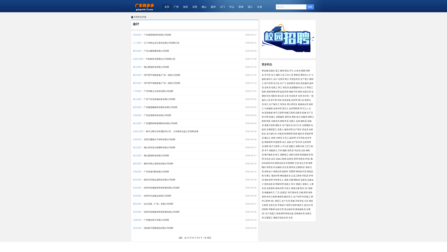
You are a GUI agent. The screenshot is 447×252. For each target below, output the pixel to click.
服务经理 (288, 129)
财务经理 (279, 188)
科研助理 (288, 133)
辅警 (303, 70)
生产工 (283, 83)
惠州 (213, 6)
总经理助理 (294, 108)
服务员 (301, 133)
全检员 (280, 133)
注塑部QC (300, 167)
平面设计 (281, 205)
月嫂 (291, 180)
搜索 (310, 7)
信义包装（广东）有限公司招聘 (158, 204)
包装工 (274, 87)
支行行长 (297, 125)
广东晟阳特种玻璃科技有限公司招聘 (160, 123)
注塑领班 (306, 125)
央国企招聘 (138, 59)
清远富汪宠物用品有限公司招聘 (158, 228)
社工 (273, 75)
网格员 (297, 180)
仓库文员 (273, 205)
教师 (282, 70)
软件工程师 (271, 196)
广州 (176, 6)
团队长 (278, 125)
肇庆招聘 (137, 51)
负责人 (280, 129)
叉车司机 (300, 138)
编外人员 (280, 75)
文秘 (301, 192)
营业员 (305, 129)
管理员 (269, 167)
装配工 (292, 146)
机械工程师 (289, 112)
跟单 (306, 192)
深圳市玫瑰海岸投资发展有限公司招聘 (161, 188)
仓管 (300, 96)
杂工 (284, 142)
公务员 (297, 70)
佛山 (203, 6)
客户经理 (268, 83)
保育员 (290, 150)
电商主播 (295, 188)
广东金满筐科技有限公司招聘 (157, 115)
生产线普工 (270, 213)
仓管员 (281, 79)
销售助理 (268, 142)
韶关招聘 (137, 179)
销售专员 (284, 121)
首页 (166, 6)
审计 (293, 184)
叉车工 (286, 138)
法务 (303, 150)
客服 (293, 201)
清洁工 (285, 108)
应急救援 (268, 112)
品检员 (298, 112)
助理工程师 (291, 205)
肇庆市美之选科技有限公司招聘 (158, 163)
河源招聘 (137, 220)
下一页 (203, 238)
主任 (306, 201)
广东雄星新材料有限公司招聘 (157, 35)
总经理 (294, 100)
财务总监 (289, 213)
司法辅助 (277, 167)
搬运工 (267, 138)
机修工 (272, 117)
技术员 (306, 96)
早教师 (272, 209)
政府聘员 (291, 83)
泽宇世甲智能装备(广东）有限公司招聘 (162, 75)
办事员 (279, 138)
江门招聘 (137, 43)
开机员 (305, 175)
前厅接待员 (293, 192)
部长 (302, 188)
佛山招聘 (137, 67)
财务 (268, 121)
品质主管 (307, 91)
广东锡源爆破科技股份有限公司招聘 (160, 107)
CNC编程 (282, 150)
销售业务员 (280, 163)
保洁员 (280, 96)
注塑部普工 (271, 129)
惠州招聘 (137, 107)
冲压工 (287, 188)
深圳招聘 (137, 188)
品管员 (290, 159)
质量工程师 (269, 125)
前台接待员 (289, 209)
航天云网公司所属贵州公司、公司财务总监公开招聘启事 (172, 131)
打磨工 (267, 175)
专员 (290, 217)
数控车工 (288, 196)
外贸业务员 (295, 79)
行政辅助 (268, 108)
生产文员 (286, 201)
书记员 (297, 150)
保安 (298, 83)
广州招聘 (137, 91)
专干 (266, 150)
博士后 (301, 100)
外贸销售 (290, 163)
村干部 (274, 100)
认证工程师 (296, 175)
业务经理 (277, 108)
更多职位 (267, 64)
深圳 (185, 6)
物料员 (304, 121)
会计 (275, 79)
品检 (289, 142)
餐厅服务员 (269, 154)
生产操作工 (274, 104)
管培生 (283, 104)
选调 (268, 91)
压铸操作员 (299, 213)
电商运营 (277, 171)
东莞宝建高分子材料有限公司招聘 (159, 139)
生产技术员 (297, 142)
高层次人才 (306, 75)
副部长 (285, 171)
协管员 (301, 159)
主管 (297, 163)
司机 (279, 100)
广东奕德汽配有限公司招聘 (156, 171)
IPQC (307, 159)
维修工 (299, 184)
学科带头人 (278, 180)
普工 (277, 70)
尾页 (209, 238)
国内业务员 (269, 184)
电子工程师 (274, 146)
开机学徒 (299, 201)
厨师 (300, 91)
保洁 (298, 117)
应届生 (272, 70)
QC (306, 188)
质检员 (297, 75)
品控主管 (279, 209)
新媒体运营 (303, 104)
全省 (259, 6)
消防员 (274, 96)
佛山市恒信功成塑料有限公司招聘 (159, 147)
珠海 (241, 6)
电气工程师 (278, 112)
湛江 (250, 6)
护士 (292, 70)
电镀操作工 (269, 192)
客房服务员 (305, 154)
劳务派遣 (286, 100)
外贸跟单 (277, 142)
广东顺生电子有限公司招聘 (156, 220)
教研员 (280, 196)
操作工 (269, 79)
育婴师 (292, 171)
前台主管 (303, 163)
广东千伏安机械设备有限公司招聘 (159, 99)
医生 (287, 70)
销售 (266, 146)
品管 (298, 121)
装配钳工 (273, 150)
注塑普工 (268, 217)
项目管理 (268, 180)
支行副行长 (271, 133)
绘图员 (304, 117)
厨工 (266, 104)
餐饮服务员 (285, 175)
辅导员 (288, 117)
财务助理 (280, 213)
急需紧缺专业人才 (298, 87)
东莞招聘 (137, 115)
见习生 (276, 83)
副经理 (293, 138)
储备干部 (293, 91)
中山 (231, 6)
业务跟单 (270, 188)
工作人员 (289, 75)
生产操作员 (287, 125)
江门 (222, 6)
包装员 (304, 180)
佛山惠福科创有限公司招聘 (156, 67)
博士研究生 (292, 104)
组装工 (287, 184)
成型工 (278, 201)
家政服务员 (300, 209)
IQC (272, 201)
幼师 (273, 138)
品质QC (283, 192)
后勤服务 (280, 117)
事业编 (265, 70)
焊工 (280, 87)
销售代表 (300, 146)
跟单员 (292, 167)
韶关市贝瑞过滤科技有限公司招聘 (159, 179)
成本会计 (268, 171)
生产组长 (297, 129)
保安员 (286, 87)
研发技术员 (301, 171)
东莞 (194, 6)
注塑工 (292, 121)
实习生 (267, 75)
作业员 (267, 159)
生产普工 (305, 79)
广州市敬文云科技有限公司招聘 (158, 91)
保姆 (286, 180)
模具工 (300, 205)
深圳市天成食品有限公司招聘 (157, 196)
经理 (266, 117)
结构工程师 (294, 154)
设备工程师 (281, 159)
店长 (273, 159)
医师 (295, 133)
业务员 (267, 87)
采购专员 (275, 121)
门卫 (277, 192)
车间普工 (306, 196)
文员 (286, 96)
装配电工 (284, 154)
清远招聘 (137, 35)
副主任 (307, 205)
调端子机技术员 (280, 217)
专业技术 (293, 96)
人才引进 (284, 146)
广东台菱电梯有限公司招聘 (156, 51)
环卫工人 (304, 108)
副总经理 (284, 91)
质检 (294, 117)
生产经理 (297, 196)
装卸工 (306, 184)
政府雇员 (305, 83)
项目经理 (275, 175)
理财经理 (279, 184)
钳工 (277, 154)
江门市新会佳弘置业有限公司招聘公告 (161, 43)
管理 (296, 159)
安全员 (285, 167)
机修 (304, 112)
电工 (287, 79)
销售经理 (275, 91)
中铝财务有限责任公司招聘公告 (160, 59)
